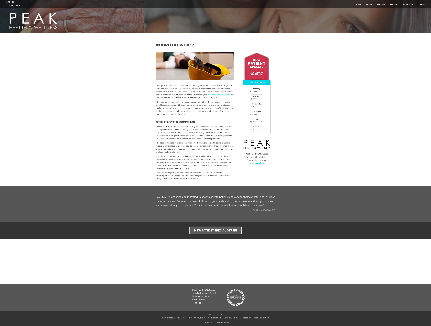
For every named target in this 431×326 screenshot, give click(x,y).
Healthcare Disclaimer (171, 318)
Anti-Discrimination (231, 318)
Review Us (408, 4)
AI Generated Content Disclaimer (215, 322)
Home (358, 4)
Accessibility (246, 318)
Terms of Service (214, 318)
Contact (422, 4)
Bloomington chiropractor (218, 95)
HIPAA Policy (187, 318)
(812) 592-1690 (13, 5)
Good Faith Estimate (261, 318)
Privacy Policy (199, 318)
